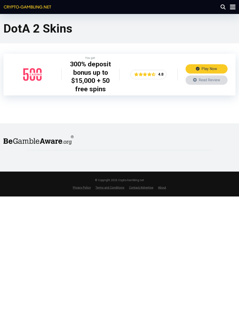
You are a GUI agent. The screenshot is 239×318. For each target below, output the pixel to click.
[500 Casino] (32, 82)
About (162, 187)
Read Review (209, 80)
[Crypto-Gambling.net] (27, 6)
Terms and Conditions (109, 187)
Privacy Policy (82, 187)
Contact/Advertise (141, 187)
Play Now (208, 69)
